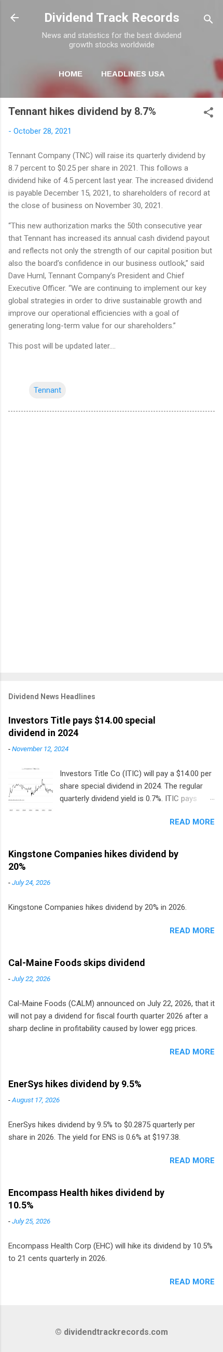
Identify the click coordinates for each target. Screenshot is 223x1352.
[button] (208, 114)
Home (70, 73)
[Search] (208, 21)
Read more (192, 822)
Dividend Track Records (111, 17)
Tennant (47, 390)
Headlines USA (133, 73)
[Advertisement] (111, 544)
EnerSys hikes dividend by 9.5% (75, 1083)
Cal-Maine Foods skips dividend (76, 962)
